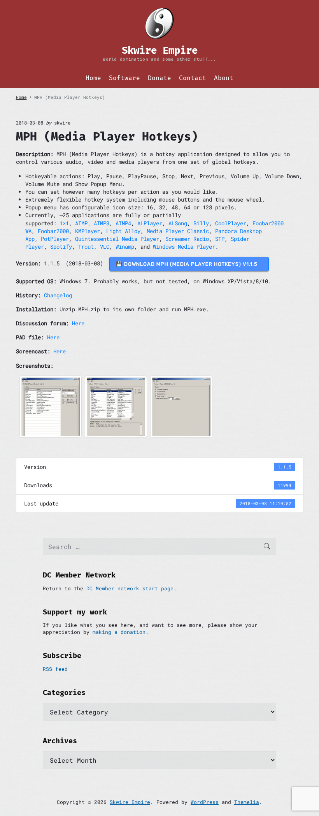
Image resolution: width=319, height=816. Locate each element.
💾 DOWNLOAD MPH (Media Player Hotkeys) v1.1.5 (189, 264)
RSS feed (55, 669)
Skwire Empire (130, 802)
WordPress (205, 802)
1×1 (64, 223)
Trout (86, 246)
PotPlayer (55, 238)
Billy (201, 223)
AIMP (81, 223)
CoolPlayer (230, 223)
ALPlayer (149, 223)
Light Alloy (123, 231)
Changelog (58, 295)
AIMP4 (123, 223)
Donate (159, 78)
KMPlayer (87, 231)
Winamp (125, 246)
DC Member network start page (130, 588)
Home (93, 78)
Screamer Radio (187, 238)
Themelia (246, 802)
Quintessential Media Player (117, 238)
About (223, 78)
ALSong (177, 223)
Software (124, 78)
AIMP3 (101, 223)
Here (78, 323)
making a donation (119, 632)
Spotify (61, 246)
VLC (104, 246)
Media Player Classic (178, 231)
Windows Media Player (184, 246)
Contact (192, 78)
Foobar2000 (53, 231)
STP (219, 238)
